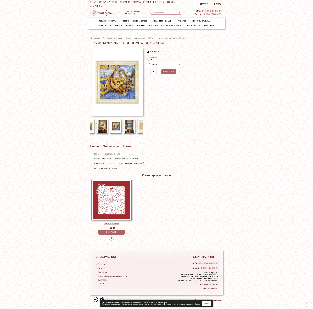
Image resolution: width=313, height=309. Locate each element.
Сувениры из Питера (170, 25)
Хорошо (206, 303)
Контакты (158, 2)
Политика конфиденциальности (112, 276)
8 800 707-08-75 (212, 14)
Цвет (149, 60)
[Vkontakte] (95, 299)
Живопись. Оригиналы (202, 21)
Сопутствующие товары (108, 25)
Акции (128, 25)
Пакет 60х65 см (111, 223)
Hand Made (181, 21)
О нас (93, 2)
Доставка (102, 280)
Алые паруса (210, 25)
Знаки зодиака (192, 25)
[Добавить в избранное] (111, 237)
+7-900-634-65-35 (211, 11)
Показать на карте (209, 284)
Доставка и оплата (130, 2)
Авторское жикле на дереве (134, 21)
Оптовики (153, 25)
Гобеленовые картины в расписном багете (167, 38)
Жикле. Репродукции (162, 21)
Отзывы (171, 2)
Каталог (101, 268)
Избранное (96, 6)
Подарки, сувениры (107, 21)
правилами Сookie (193, 304)
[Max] (101, 299)
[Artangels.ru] (102, 12)
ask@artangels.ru (210, 288)
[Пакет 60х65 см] (111, 200)
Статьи (147, 2)
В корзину (111, 232)
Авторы (140, 25)
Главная (96, 38)
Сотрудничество (107, 2)
